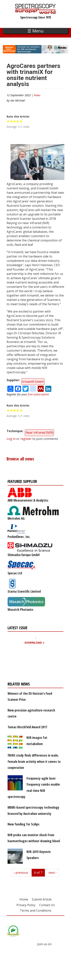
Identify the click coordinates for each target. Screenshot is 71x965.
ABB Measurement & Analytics (28, 500)
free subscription (38, 394)
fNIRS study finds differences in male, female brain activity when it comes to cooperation (34, 761)
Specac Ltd (15, 573)
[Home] (35, 12)
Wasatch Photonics (20, 609)
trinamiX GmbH (33, 382)
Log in (11, 439)
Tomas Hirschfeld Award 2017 (27, 727)
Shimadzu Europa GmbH (24, 554)
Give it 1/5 (8, 121)
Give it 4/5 (18, 121)
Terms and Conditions (35, 910)
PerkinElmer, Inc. (19, 536)
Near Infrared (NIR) (39, 432)
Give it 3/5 (14, 121)
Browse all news (20, 459)
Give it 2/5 (11, 121)
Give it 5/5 (21, 121)
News (37, 95)
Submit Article (41, 899)
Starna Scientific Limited (24, 591)
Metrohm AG (16, 518)
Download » (34, 642)
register (26, 439)
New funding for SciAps (23, 824)
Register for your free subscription (26, 664)
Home (24, 899)
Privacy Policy (25, 905)
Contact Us (47, 905)
